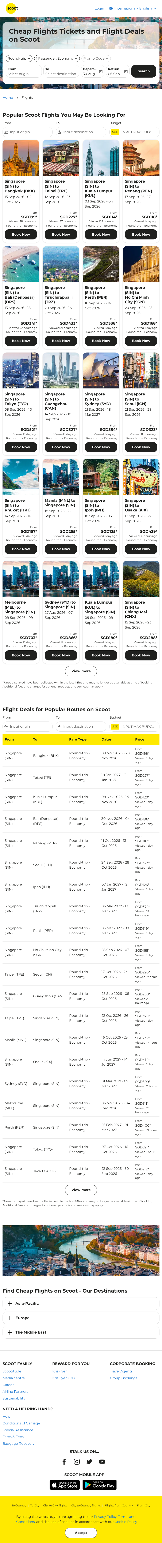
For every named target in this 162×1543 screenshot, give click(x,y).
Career (8, 1385)
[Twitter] (89, 1462)
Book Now (21, 234)
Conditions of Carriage (21, 1423)
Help (7, 1417)
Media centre (14, 1378)
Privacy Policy (105, 1517)
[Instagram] (77, 1462)
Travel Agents (121, 1371)
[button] (57, 58)
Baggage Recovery (19, 1444)
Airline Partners (15, 1392)
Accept (81, 1533)
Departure (90, 69)
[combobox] (30, 132)
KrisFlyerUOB (63, 1378)
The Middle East (30, 1332)
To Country (19, 1505)
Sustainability (14, 1398)
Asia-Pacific (27, 1303)
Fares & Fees (13, 1437)
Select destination (60, 74)
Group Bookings (123, 1378)
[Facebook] (64, 1462)
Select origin (18, 74)
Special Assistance (18, 1430)
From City (143, 1505)
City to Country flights (86, 1505)
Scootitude (12, 1371)
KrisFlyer (59, 1371)
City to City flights (55, 1505)
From (12, 69)
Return (113, 69)
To (47, 69)
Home (8, 98)
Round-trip (17, 58)
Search (144, 71)
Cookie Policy (126, 1522)
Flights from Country (119, 1505)
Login (99, 8)
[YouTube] (102, 1462)
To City (34, 1505)
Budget (115, 123)
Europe (22, 1318)
